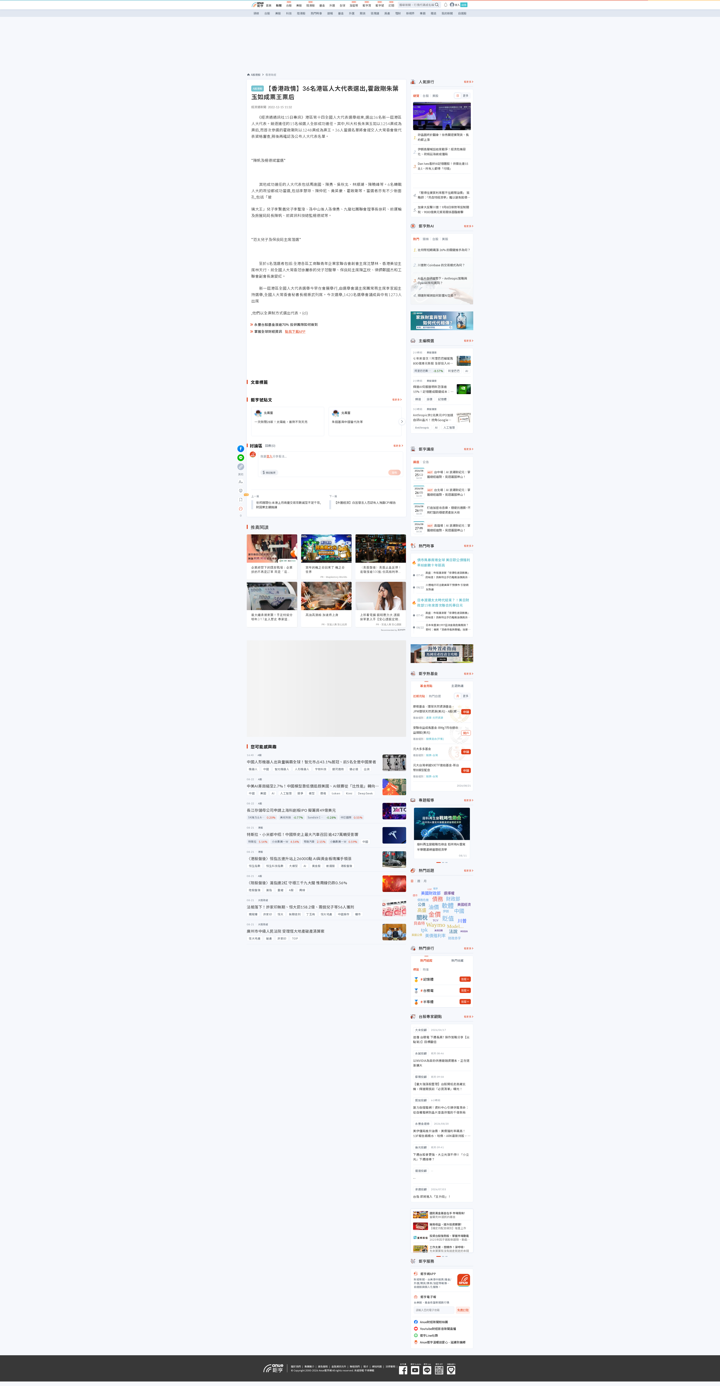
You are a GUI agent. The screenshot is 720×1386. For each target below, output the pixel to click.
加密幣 (354, 5)
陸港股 (310, 5)
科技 (289, 13)
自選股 (462, 13)
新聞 (279, 5)
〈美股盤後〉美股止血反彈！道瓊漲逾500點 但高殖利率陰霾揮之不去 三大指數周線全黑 (380, 569)
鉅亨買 (367, 5)
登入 (457, 5)
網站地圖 (377, 1366)
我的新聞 (447, 13)
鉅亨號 (380, 5)
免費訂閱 (463, 1310)
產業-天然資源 (434, 717)
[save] (240, 499)
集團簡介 (309, 1366)
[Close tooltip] (272, 508)
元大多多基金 (422, 748)
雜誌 (433, 13)
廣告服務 (323, 1366)
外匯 (332, 5)
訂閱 (391, 5)
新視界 (410, 13)
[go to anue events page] (445, 4)
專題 (422, 13)
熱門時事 (316, 13)
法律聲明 (390, 1366)
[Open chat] (240, 508)
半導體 (428, 1001)
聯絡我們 (355, 1366)
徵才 (365, 1366)
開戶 (466, 733)
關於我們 (296, 1366)
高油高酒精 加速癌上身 (322, 615)
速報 (330, 13)
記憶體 (428, 979)
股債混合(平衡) (435, 739)
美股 (299, 5)
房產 (387, 13)
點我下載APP (295, 331)
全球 (342, 5)
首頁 (269, 5)
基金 (322, 5)
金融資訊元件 (339, 1366)
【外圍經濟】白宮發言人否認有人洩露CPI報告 (365, 502)
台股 (289, 5)
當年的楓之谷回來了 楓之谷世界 (325, 569)
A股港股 (255, 74)
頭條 (256, 13)
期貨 (362, 13)
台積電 (428, 990)
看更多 (396, 399)
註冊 (463, 5)
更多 (465, 95)
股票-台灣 (432, 755)
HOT (430, 472)
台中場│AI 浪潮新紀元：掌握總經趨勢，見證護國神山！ (448, 474)
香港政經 (271, 74)
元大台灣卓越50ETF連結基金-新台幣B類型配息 (436, 767)
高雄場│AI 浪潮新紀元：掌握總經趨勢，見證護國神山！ (448, 527)
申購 (466, 712)
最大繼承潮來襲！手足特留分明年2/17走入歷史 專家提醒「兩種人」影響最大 (272, 617)
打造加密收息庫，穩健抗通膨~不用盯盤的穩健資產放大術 (449, 510)
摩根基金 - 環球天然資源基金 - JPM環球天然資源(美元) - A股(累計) (435, 709)
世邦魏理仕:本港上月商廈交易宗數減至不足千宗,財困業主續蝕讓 (288, 504)
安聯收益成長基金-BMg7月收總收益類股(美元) (435, 730)
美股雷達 (432, 352)
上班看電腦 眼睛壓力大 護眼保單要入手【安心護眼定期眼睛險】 (380, 617)
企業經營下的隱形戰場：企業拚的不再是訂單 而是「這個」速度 (272, 569)
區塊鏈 (375, 13)
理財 (398, 13)
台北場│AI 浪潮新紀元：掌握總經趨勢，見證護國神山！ (448, 492)
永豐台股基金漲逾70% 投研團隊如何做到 (286, 324)
